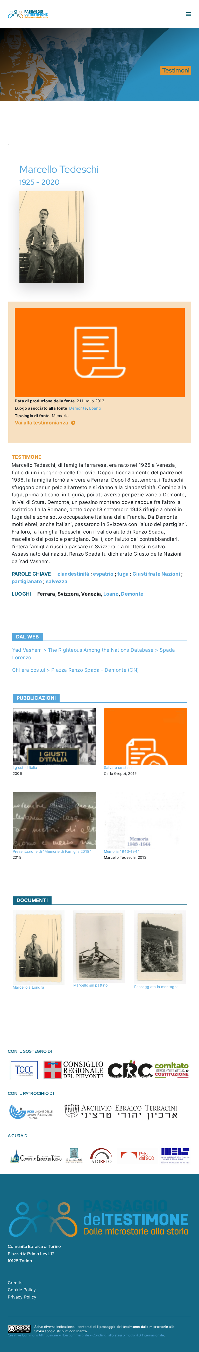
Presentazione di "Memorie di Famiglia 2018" (52, 851)
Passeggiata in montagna (156, 986)
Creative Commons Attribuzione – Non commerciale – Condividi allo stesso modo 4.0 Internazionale (86, 1335)
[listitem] (24, 1069)
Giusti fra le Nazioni (156, 574)
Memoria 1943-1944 (122, 851)
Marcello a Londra (28, 987)
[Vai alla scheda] (54, 736)
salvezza (57, 581)
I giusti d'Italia (25, 767)
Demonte (78, 408)
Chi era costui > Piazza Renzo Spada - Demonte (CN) (75, 670)
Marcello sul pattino (90, 985)
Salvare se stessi (118, 767)
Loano (95, 408)
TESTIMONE (26, 457)
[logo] (28, 11)
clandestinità (73, 574)
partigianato (27, 581)
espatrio (103, 574)
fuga (123, 574)
